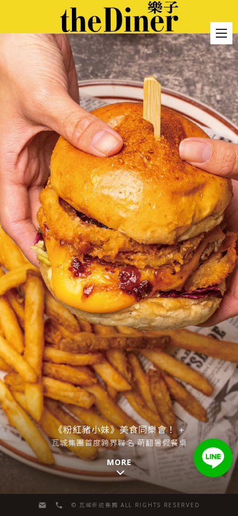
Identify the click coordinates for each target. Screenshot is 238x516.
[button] (213, 457)
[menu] (221, 33)
